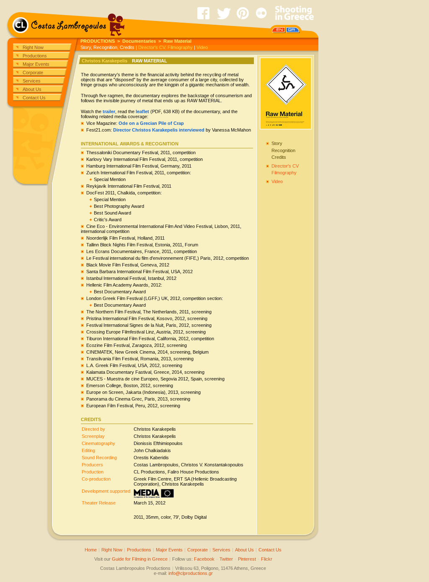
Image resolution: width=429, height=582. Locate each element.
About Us (32, 89)
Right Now (33, 47)
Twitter (226, 558)
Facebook (204, 558)
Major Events (36, 64)
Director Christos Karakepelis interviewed (158, 129)
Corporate (33, 72)
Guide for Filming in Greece (140, 558)
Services (32, 80)
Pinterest (247, 558)
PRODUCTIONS (97, 41)
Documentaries (139, 41)
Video (202, 47)
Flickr (266, 558)
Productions (35, 55)
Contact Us (34, 97)
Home (91, 549)
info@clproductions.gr (190, 573)
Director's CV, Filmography (165, 47)
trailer (109, 111)
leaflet (142, 111)
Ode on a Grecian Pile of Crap (151, 123)
